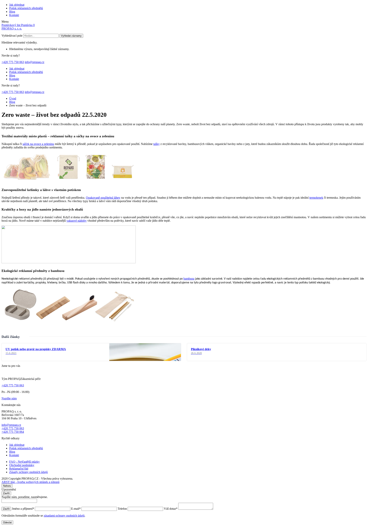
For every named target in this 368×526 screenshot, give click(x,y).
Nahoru (7, 485)
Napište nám (9, 398)
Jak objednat (16, 4)
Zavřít (6, 493)
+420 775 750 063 (13, 62)
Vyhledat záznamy (71, 35)
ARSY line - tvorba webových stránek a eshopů (30, 482)
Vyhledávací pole (12, 35)
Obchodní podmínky (21, 465)
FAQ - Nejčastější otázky (24, 461)
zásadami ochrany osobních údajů (64, 515)
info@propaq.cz (34, 62)
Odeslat (7, 522)
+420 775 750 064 (13, 431)
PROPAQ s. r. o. (12, 28)
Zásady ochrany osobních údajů (28, 472)
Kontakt (14, 15)
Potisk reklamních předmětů (26, 8)
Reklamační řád (18, 468)
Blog (12, 11)
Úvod (12, 98)
